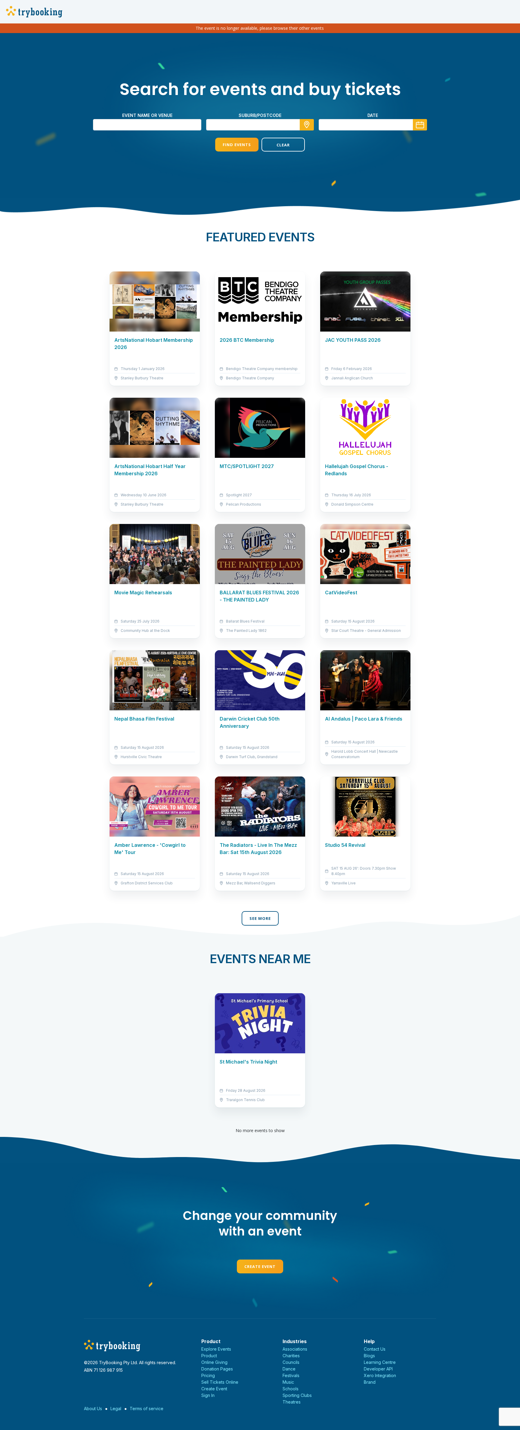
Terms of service (146, 1408)
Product (209, 1355)
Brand (370, 1382)
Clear (283, 145)
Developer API (378, 1368)
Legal (115, 1408)
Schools (291, 1388)
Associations (295, 1349)
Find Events (237, 144)
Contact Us (374, 1349)
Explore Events (216, 1349)
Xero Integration (380, 1375)
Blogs (369, 1355)
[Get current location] (307, 124)
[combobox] (260, 124)
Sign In (208, 1395)
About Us (93, 1408)
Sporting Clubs (297, 1395)
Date (372, 115)
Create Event (260, 1266)
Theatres (292, 1401)
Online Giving (214, 1362)
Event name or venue (147, 115)
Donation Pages (217, 1368)
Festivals (291, 1375)
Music (288, 1382)
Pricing (208, 1375)
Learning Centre (380, 1362)
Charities (291, 1355)
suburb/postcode (260, 115)
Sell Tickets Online (219, 1382)
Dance (289, 1368)
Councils (291, 1362)
